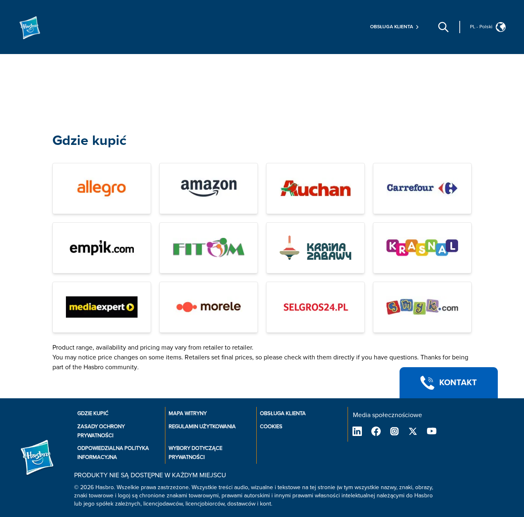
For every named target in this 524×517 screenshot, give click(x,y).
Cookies (271, 426)
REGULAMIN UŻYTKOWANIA (202, 426)
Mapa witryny (188, 413)
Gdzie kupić (89, 140)
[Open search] (443, 27)
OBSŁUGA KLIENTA (283, 413)
